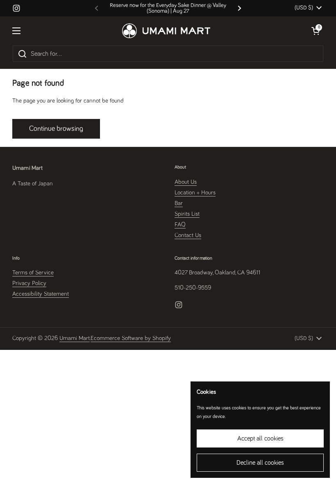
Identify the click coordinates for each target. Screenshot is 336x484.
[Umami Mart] (166, 30)
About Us (186, 182)
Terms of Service (33, 272)
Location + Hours (195, 192)
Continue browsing (56, 128)
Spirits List (187, 214)
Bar (179, 203)
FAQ (180, 224)
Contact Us (188, 235)
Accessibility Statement (40, 294)
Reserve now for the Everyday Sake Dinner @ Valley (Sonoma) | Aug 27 (168, 8)
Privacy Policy (29, 283)
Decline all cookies (260, 462)
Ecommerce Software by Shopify (131, 338)
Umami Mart (74, 338)
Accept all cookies (260, 438)
